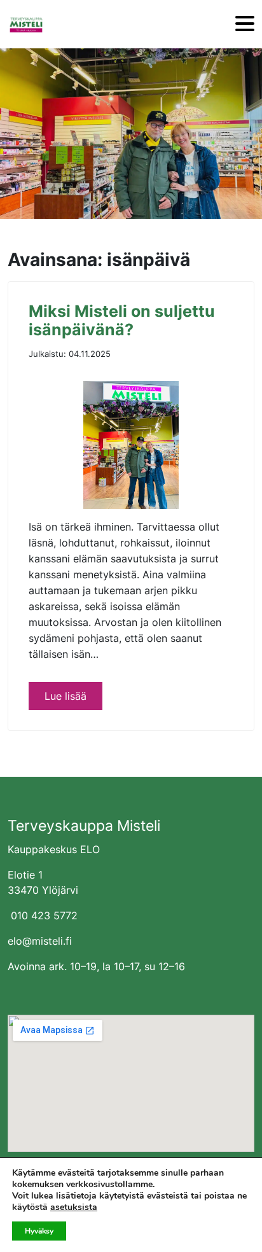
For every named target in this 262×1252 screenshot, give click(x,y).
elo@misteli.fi (40, 941)
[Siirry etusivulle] (26, 24)
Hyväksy (39, 1231)
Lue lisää (65, 696)
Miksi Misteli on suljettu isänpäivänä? (122, 321)
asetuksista (73, 1207)
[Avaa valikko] (244, 24)
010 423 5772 (44, 915)
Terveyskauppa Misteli (84, 826)
